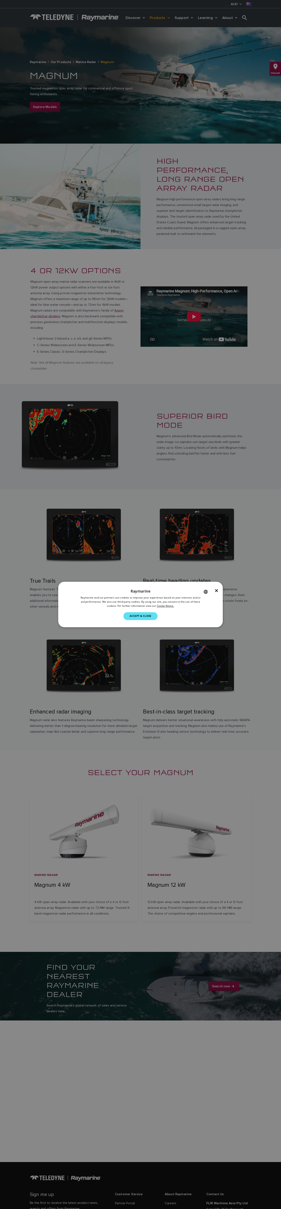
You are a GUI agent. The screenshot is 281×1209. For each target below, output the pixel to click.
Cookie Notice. (165, 606)
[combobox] (206, 592)
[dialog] (140, 604)
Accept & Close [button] (140, 616)
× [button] (216, 590)
